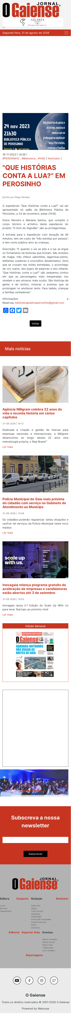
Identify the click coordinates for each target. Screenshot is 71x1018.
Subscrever (35, 854)
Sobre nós (35, 905)
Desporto (22, 898)
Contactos (35, 928)
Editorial (14, 932)
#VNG (41, 158)
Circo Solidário (48, 950)
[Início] (32, 9)
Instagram (43, 978)
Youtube (18, 978)
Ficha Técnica (37, 911)
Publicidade (36, 916)
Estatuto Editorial (38, 922)
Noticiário (54, 158)
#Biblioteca (29, 158)
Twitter (54, 978)
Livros (2, 905)
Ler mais (7, 446)
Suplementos (6, 911)
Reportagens (34, 955)
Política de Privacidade (41, 919)
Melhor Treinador (49, 939)
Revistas (3, 908)
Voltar (35, 323)
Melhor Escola (48, 942)
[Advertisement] (35, 73)
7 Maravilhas (47, 948)
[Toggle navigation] (66, 32)
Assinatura (35, 914)
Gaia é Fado (47, 945)
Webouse (43, 1008)
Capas (34, 908)
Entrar (33, 925)
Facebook (30, 978)
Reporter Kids (31, 932)
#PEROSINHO (10, 158)
